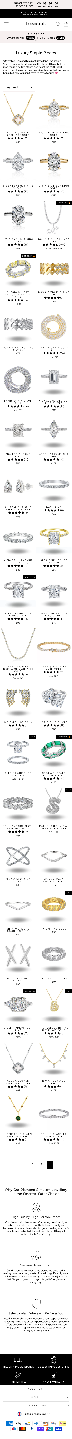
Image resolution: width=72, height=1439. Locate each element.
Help (35, 1397)
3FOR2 (60, 38)
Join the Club (35, 1405)
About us (35, 1389)
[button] (16, 138)
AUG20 (30, 38)
